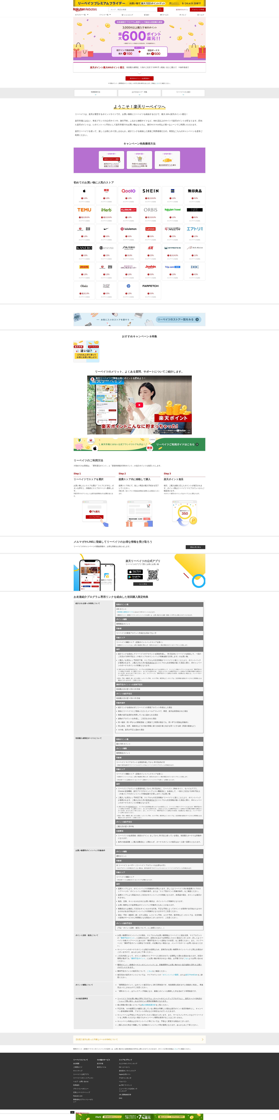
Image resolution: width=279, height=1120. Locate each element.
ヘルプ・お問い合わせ (80, 1081)
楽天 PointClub (191, 975)
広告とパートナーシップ (81, 1092)
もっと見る (143, 584)
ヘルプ (201, 15)
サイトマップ (77, 1071)
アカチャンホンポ (125, 1078)
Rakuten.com (77, 1096)
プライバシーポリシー (80, 1089)
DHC (120, 1098)
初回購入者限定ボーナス (125, 612)
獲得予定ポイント (128, 938)
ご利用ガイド (77, 1067)
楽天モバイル (101, 1067)
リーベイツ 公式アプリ (81, 1074)
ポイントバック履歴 (170, 975)
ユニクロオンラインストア (128, 1063)
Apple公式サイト (125, 1074)
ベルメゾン (123, 1081)
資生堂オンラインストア (127, 1071)
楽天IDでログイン (182, 9)
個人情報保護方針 (149, 1005)
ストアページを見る (84, 201)
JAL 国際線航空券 (125, 1094)
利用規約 (76, 1085)
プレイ (184, 15)
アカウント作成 (198, 9)
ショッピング (128, 15)
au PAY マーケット (125, 1085)
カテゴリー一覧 (80, 15)
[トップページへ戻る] (85, 10)
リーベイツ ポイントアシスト (83, 1078)
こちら (157, 83)
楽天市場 (100, 1063)
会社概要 (76, 1063)
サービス (165, 15)
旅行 (147, 15)
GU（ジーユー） (124, 1067)
